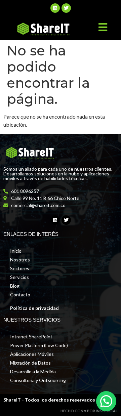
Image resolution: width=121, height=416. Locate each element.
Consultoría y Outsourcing (38, 380)
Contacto (20, 294)
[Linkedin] (55, 8)
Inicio (16, 251)
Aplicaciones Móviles (32, 354)
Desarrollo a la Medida (33, 371)
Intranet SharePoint (31, 336)
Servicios (19, 277)
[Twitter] (66, 8)
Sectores (19, 268)
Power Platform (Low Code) (39, 345)
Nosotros (20, 259)
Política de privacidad (34, 308)
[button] (106, 401)
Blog (14, 286)
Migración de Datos (30, 363)
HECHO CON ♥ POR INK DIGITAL (89, 411)
